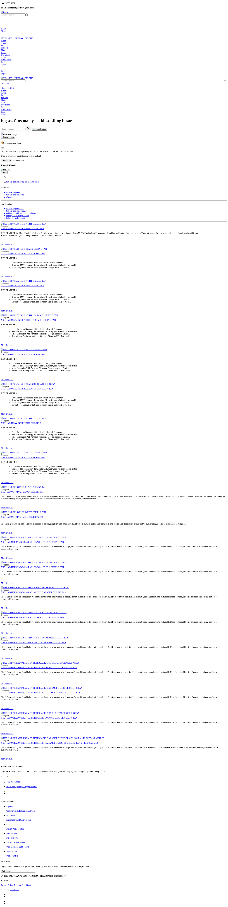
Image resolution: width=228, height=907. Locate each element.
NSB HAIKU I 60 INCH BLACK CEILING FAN (22, 492)
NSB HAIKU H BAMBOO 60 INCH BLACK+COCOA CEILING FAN (32, 567)
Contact (4, 64)
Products (4, 45)
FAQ (3, 62)
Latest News (6, 60)
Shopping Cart (7, 88)
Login (3, 29)
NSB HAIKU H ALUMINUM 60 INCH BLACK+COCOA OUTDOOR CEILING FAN (39, 718)
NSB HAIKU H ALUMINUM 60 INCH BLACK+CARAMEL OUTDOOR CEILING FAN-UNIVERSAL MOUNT (51, 743)
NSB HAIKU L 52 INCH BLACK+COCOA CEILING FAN (27, 389)
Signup (4, 31)
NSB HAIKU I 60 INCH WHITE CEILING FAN (22, 517)
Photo (3, 50)
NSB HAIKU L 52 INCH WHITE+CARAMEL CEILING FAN (28, 320)
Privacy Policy (7, 885)
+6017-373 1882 (13, 782)
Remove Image (8, 137)
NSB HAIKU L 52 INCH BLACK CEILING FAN (23, 354)
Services (4, 48)
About (3, 43)
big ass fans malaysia (15, 182)
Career (4, 57)
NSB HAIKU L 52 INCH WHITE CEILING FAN (22, 286)
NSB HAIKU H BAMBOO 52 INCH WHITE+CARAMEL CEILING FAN (33, 642)
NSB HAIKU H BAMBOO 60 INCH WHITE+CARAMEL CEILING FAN (33, 592)
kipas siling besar (32, 182)
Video (3, 52)
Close (4, 172)
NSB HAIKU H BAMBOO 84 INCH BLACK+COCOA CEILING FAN (32, 542)
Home (3, 41)
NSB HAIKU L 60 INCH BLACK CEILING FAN (23, 254)
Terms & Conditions (22, 885)
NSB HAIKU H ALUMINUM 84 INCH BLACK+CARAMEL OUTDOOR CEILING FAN (40, 693)
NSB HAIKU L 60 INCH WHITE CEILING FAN (22, 228)
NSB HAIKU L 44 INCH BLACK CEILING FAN (23, 457)
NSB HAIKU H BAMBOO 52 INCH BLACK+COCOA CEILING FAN (32, 617)
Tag (8, 179)
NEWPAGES (14, 890)
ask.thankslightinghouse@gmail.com (21, 786)
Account (5, 83)
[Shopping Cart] (3, 33)
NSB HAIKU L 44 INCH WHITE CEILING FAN (22, 423)
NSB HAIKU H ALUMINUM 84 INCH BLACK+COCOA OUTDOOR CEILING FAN (39, 667)
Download (5, 55)
